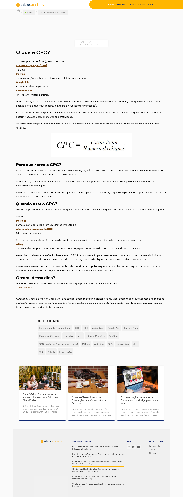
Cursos (132, 4)
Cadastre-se (145, 4)
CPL (41, 352)
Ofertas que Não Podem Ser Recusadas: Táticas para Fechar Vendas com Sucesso (95, 470)
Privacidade (154, 446)
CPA (110, 344)
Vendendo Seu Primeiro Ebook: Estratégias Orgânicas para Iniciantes (98, 485)
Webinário (99, 344)
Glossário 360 (24, 287)
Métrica (86, 344)
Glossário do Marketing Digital (53, 12)
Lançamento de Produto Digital (55, 328)
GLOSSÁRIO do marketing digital (91, 43)
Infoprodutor (65, 352)
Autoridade (98, 328)
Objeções (68, 336)
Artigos (120, 4)
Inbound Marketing (95, 336)
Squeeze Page (131, 328)
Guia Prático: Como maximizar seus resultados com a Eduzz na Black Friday (96, 448)
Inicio (110, 4)
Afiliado (51, 352)
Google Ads (113, 328)
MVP (80, 336)
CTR (77, 328)
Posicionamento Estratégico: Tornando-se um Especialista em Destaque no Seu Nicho (98, 455)
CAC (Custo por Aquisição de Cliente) (58, 344)
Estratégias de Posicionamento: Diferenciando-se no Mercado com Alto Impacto (95, 477)
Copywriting (123, 344)
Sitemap (152, 453)
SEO (135, 344)
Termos (152, 450)
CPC (86, 328)
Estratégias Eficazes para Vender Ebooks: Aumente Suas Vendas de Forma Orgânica (97, 463)
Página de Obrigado (49, 336)
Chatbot (113, 336)
